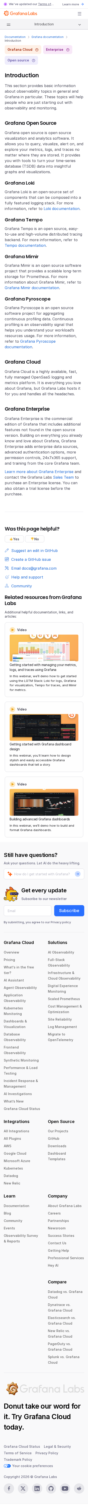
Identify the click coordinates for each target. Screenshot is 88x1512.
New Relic (12, 1183)
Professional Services (66, 1258)
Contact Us (57, 1243)
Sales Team (63, 477)
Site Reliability (60, 1019)
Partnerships (58, 1221)
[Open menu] (79, 13)
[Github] (51, 1488)
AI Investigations (18, 1094)
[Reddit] (79, 1488)
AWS (7, 1146)
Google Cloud (15, 1153)
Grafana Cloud (47, 1416)
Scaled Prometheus (64, 999)
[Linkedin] (37, 1488)
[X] (23, 1488)
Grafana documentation (47, 37)
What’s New (14, 1101)
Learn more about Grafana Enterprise (39, 471)
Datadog (11, 1176)
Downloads (57, 1146)
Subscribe (69, 910)
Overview (11, 952)
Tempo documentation (25, 245)
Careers (54, 1213)
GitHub (53, 1138)
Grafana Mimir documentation (32, 287)
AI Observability (61, 952)
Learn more (70, 4)
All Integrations (16, 1131)
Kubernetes (13, 1168)
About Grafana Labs (65, 1206)
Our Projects (58, 1131)
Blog (7, 1213)
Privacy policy (61, 922)
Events (9, 1228)
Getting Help (58, 1250)
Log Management (62, 1027)
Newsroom (56, 1228)
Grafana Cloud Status (22, 1109)
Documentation (15, 37)
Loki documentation (62, 208)
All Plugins (12, 1138)
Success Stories (61, 1236)
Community (13, 1221)
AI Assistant (14, 980)
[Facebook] (9, 1488)
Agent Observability (20, 988)
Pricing (9, 960)
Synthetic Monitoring (21, 1060)
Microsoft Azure (17, 1161)
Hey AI (53, 1265)
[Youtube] (65, 1488)
